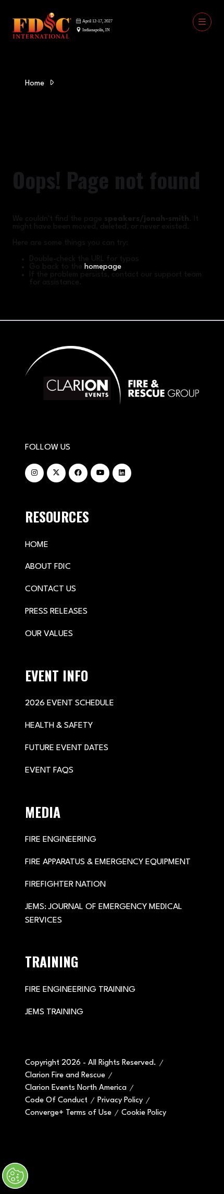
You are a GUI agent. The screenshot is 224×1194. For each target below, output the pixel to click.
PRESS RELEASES (56, 611)
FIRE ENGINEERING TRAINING (80, 990)
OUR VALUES (49, 634)
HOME (36, 545)
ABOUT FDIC (48, 567)
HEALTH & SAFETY (59, 726)
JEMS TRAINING (54, 1012)
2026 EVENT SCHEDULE (69, 703)
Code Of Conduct (56, 1100)
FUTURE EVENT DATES (66, 748)
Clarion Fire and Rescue (65, 1075)
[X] (56, 473)
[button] (202, 22)
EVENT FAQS (49, 770)
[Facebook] (78, 473)
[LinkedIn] (122, 473)
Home (34, 84)
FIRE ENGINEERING (60, 840)
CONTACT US (50, 589)
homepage (102, 267)
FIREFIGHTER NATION (65, 884)
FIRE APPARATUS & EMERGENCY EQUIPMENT (108, 862)
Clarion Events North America (76, 1088)
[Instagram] (34, 473)
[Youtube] (100, 473)
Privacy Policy (120, 1100)
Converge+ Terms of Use (68, 1113)
